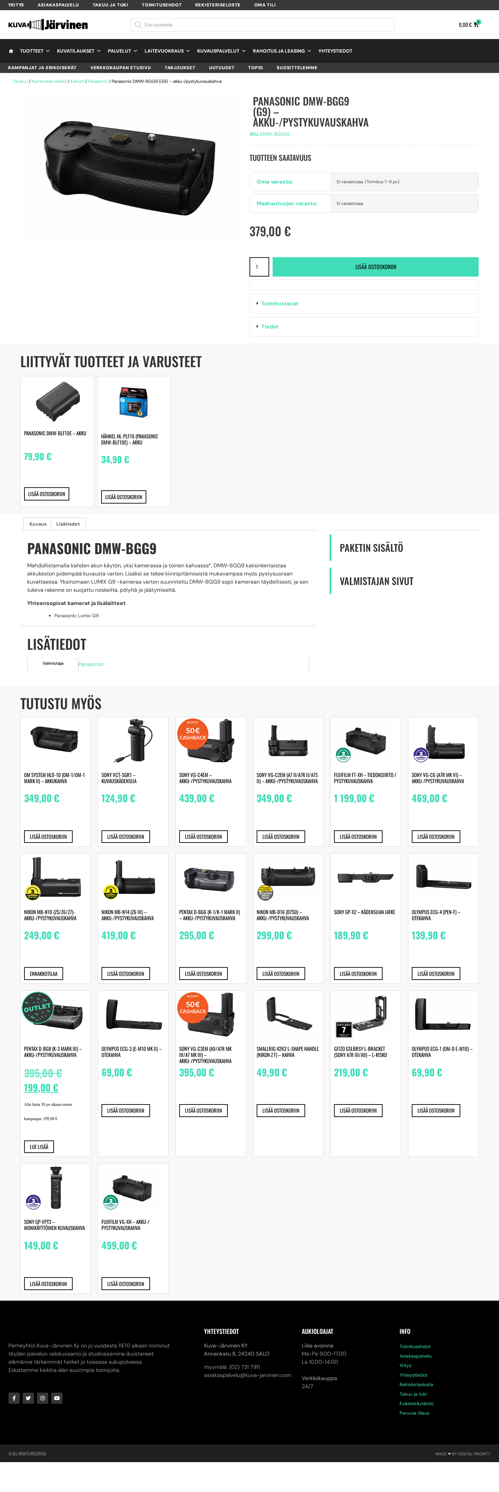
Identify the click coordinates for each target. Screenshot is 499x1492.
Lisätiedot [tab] (68, 524)
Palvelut (119, 51)
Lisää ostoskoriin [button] (46, 493)
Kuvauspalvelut (218, 51)
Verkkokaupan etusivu (120, 68)
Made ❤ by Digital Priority (463, 1454)
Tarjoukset (180, 68)
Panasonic (98, 81)
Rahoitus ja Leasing (279, 51)
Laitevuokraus (164, 51)
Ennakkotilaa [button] (43, 973)
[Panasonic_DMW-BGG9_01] (131, 170)
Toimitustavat (279, 303)
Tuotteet (31, 51)
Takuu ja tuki (110, 5)
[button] (364, 303)
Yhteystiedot (335, 51)
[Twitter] (28, 1398)
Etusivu (21, 81)
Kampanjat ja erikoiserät (42, 68)
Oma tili (265, 5)
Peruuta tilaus (414, 1413)
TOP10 (255, 68)
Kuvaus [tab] (38, 524)
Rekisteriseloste (218, 5)
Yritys (16, 5)
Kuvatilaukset (75, 51)
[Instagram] (42, 1398)
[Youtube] (56, 1398)
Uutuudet (222, 68)
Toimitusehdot (162, 5)
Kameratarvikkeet (49, 81)
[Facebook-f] (14, 1398)
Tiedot (270, 326)
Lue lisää (39, 1146)
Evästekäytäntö (416, 1403)
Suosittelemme (297, 68)
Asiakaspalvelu (58, 5)
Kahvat (77, 81)
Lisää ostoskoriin (375, 267)
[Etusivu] (11, 51)
